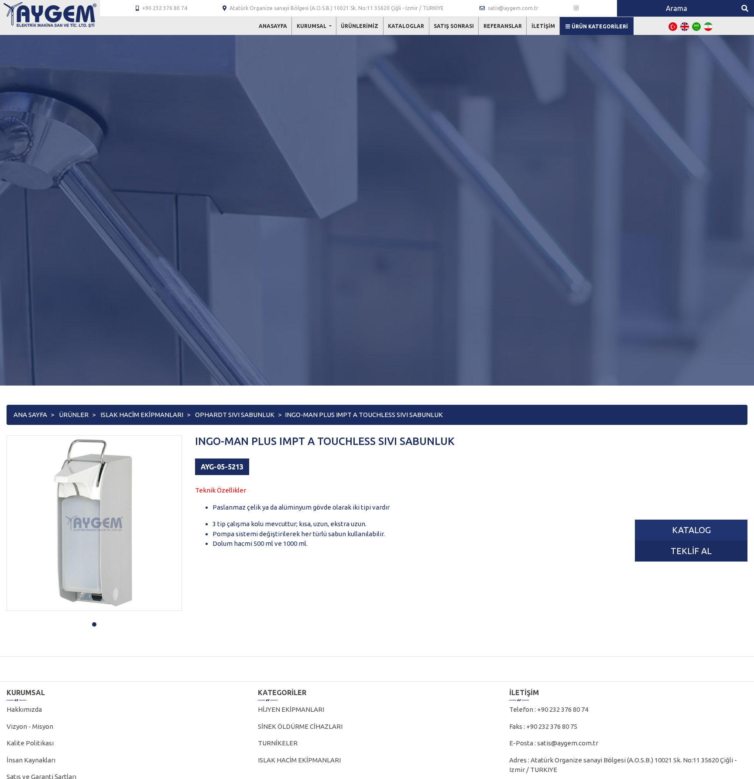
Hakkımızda (24, 709)
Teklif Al (691, 551)
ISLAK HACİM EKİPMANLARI (141, 414)
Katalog (691, 530)
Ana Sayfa (30, 414)
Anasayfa (273, 26)
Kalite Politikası (30, 743)
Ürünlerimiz (359, 26)
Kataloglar (406, 26)
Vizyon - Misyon (30, 726)
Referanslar (502, 26)
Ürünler (74, 414)
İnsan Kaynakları (31, 760)
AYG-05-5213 (222, 467)
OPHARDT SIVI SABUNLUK (234, 414)
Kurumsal (312, 26)
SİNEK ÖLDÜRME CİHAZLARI (300, 726)
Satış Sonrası (454, 26)
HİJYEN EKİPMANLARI (291, 709)
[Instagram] (576, 8)
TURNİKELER (278, 743)
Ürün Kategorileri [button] (599, 26)
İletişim (543, 26)
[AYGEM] (50, 15)
